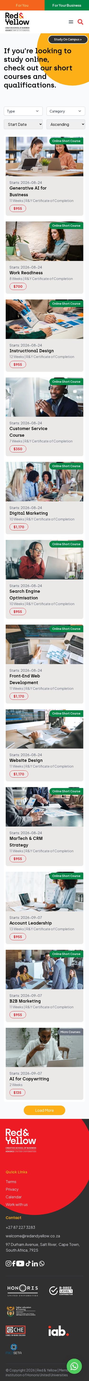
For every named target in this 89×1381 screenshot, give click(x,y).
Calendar (14, 1196)
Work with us (17, 1204)
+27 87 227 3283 (20, 1227)
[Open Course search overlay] (80, 22)
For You (22, 5)
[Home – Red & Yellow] (18, 21)
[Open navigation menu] (71, 22)
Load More (44, 1110)
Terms (11, 1181)
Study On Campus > (68, 39)
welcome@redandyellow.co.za (33, 1235)
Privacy (12, 1189)
